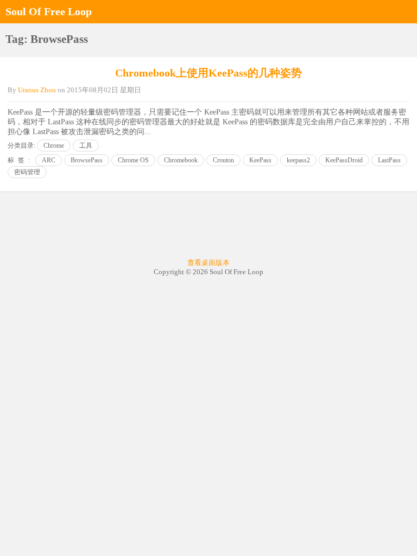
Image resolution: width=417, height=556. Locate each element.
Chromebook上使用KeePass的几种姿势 (208, 73)
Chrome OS (133, 160)
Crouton (223, 160)
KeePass (260, 160)
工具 (85, 145)
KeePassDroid (344, 160)
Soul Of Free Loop (48, 11)
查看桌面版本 (208, 262)
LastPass (389, 160)
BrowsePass (87, 160)
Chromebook (181, 160)
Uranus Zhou (37, 90)
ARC (48, 160)
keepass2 (298, 160)
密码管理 (27, 172)
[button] (406, 11)
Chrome (53, 145)
